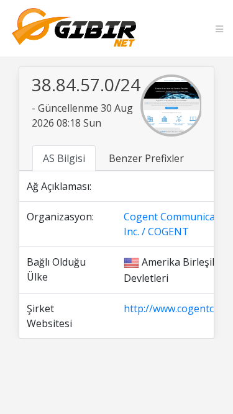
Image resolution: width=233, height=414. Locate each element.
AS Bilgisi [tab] (64, 158)
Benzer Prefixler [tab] (146, 158)
